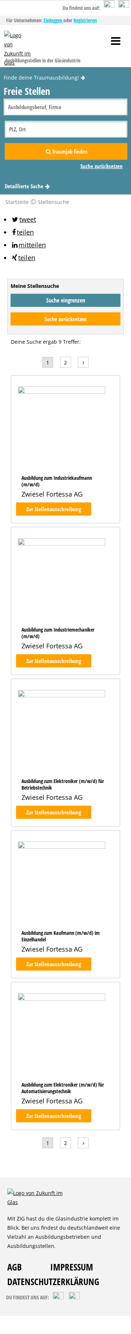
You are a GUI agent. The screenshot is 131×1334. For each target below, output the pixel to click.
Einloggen (53, 20)
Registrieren (85, 20)
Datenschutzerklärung (53, 1281)
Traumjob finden (70, 151)
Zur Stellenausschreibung (53, 509)
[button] (23, 219)
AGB (14, 1266)
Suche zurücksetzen (65, 319)
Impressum (71, 1266)
